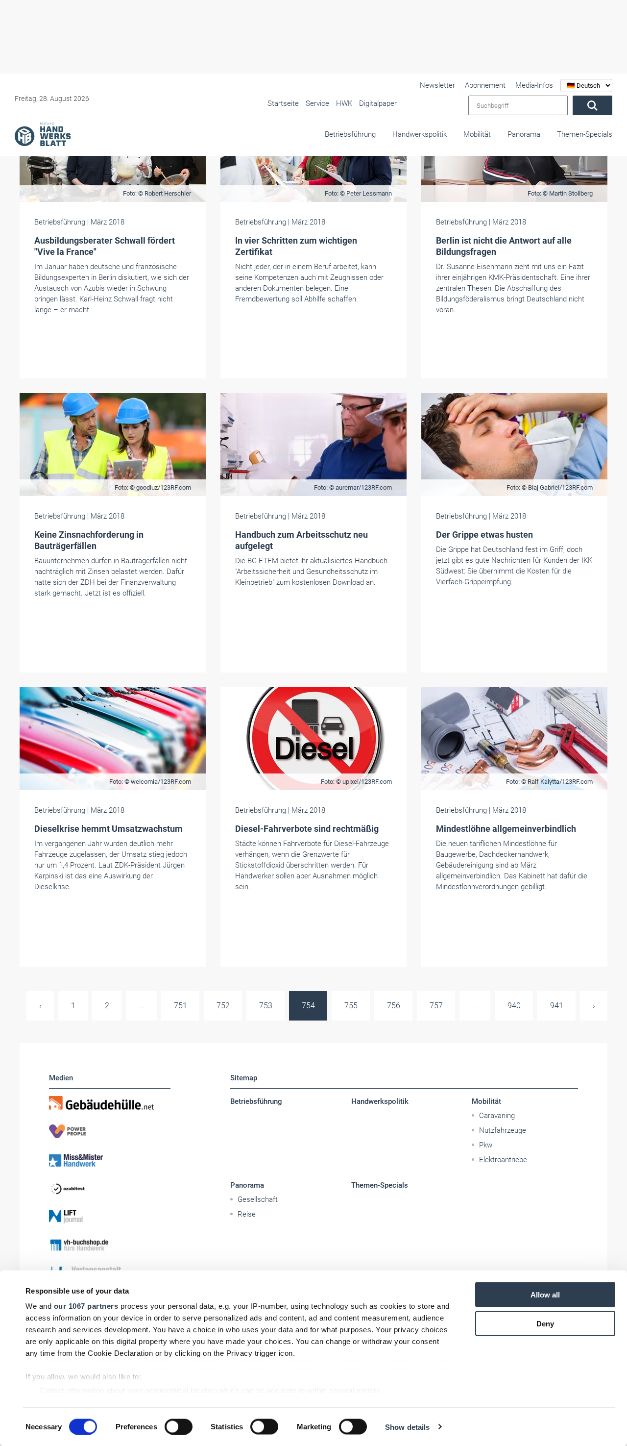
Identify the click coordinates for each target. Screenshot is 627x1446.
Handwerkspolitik (419, 134)
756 (393, 1005)
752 (223, 1005)
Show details (407, 1426)
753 (265, 1005)
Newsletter (437, 85)
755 (351, 1005)
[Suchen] (592, 105)
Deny (545, 1323)
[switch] (179, 1426)
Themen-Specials (584, 134)
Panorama (523, 134)
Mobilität (477, 134)
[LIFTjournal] (109, 1216)
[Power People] (109, 1131)
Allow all (545, 1295)
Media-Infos (534, 85)
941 (556, 1005)
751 (180, 1005)
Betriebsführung (350, 134)
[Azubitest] (109, 1188)
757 (436, 1005)
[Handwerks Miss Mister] (109, 1160)
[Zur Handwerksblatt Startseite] (43, 134)
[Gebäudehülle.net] (109, 1103)
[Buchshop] (109, 1245)
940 (514, 1005)
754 (308, 1005)
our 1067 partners (86, 1306)
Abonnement (485, 85)
